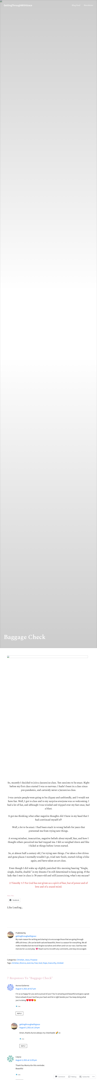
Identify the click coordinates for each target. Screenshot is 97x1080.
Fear (36, 963)
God (40, 963)
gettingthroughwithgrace (26, 936)
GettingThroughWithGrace (18, 5)
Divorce (23, 963)
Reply (19, 1013)
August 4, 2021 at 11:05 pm (26, 1060)
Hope (45, 963)
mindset (60, 963)
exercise (30, 963)
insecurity (52, 963)
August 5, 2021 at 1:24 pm (29, 1027)
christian (15, 963)
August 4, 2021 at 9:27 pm (26, 988)
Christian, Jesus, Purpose (27, 959)
